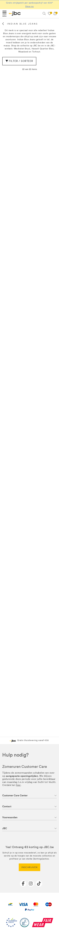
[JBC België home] (15, 13)
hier (18, 785)
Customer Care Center (15, 795)
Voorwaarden (9, 817)
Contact (6, 806)
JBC (4, 828)
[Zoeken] (44, 13)
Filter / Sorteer (21, 61)
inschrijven (29, 867)
